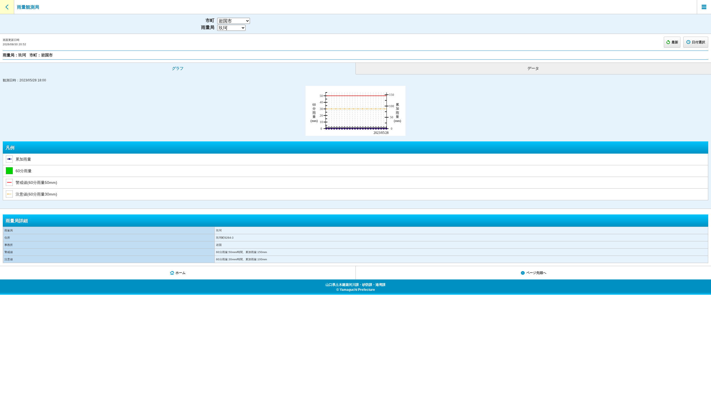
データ (533, 68)
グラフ (178, 68)
